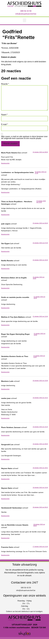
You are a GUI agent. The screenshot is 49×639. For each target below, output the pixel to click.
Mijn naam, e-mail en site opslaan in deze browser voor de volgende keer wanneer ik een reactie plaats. (24, 137)
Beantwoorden (5, 163)
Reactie (5, 84)
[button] (24, 20)
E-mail (4, 124)
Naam (4, 115)
